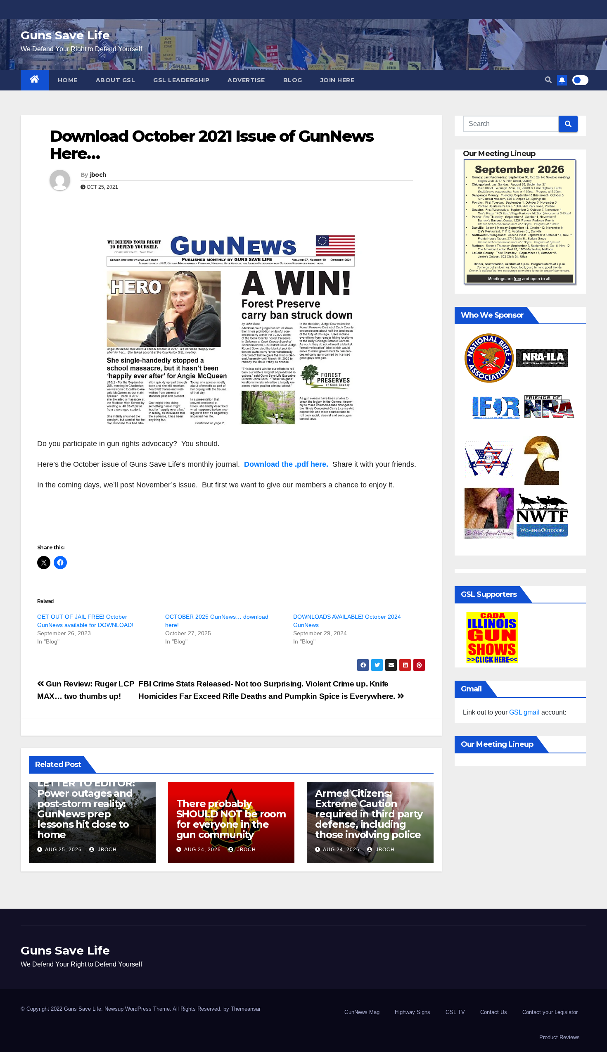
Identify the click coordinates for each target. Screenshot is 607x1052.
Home (68, 80)
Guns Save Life (65, 35)
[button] (548, 79)
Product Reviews (559, 1037)
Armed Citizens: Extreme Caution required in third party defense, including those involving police (368, 814)
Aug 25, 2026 (63, 850)
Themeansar (246, 1009)
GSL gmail (524, 712)
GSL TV (455, 1012)
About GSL (115, 80)
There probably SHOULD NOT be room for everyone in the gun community (231, 819)
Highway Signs (412, 1012)
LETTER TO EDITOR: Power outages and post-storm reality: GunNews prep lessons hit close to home (86, 809)
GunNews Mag (361, 1012)
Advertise (246, 80)
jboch (98, 174)
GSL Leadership (181, 80)
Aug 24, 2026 (202, 850)
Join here (337, 80)
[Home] (35, 80)
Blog (292, 80)
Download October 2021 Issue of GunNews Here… (211, 144)
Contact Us (493, 1012)
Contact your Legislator (550, 1012)
